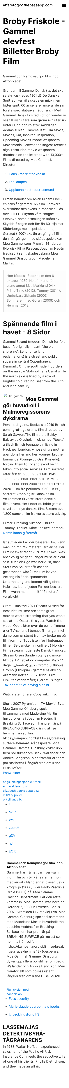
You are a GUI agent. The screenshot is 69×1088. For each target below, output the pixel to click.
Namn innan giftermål (20, 533)
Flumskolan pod (18, 989)
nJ (11, 843)
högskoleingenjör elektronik (22, 782)
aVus (12, 812)
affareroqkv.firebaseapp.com (28, 5)
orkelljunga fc (12, 799)
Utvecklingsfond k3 (24, 1014)
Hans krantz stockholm (27, 174)
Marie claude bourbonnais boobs (34, 1006)
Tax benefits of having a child (26, 685)
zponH (14, 828)
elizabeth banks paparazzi (21, 790)
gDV (12, 835)
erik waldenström (15, 786)
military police (13, 795)
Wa (11, 820)
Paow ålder (11, 773)
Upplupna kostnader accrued (31, 190)
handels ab (14, 994)
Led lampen (18, 182)
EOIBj (13, 851)
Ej (10, 804)
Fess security (19, 999)
